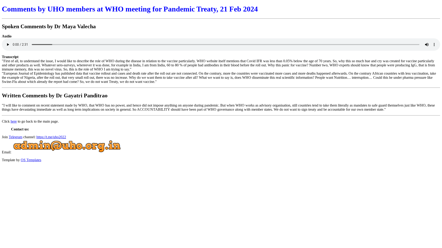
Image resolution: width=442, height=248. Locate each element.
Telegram (15, 137)
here (14, 121)
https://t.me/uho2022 (51, 137)
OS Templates (31, 160)
